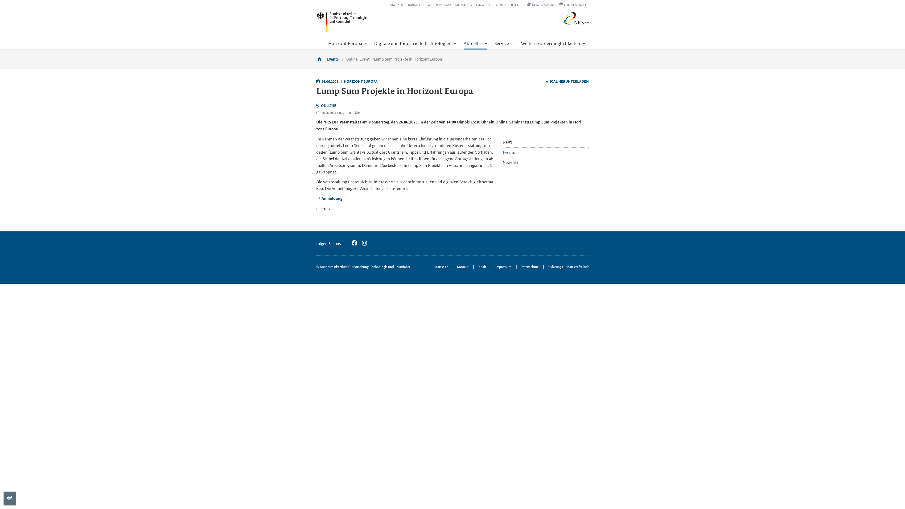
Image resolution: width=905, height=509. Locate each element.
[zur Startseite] (321, 59)
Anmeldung (331, 198)
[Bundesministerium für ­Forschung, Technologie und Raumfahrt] (341, 22)
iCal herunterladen (569, 81)
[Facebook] (354, 243)
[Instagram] (364, 243)
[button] (347, 43)
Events (333, 59)
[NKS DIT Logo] (561, 23)
